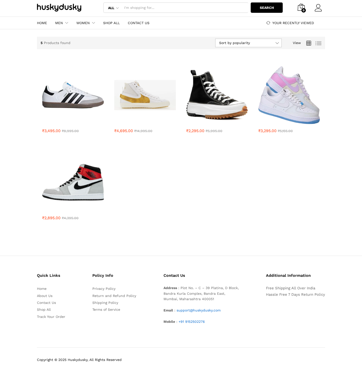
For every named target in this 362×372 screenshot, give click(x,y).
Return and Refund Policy (114, 296)
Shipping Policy (105, 303)
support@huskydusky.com (199, 310)
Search (267, 8)
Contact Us (138, 23)
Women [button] (83, 23)
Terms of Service (106, 309)
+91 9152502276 (192, 322)
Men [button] (59, 23)
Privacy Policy (103, 289)
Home (42, 23)
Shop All (111, 23)
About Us (44, 296)
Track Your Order (51, 317)
